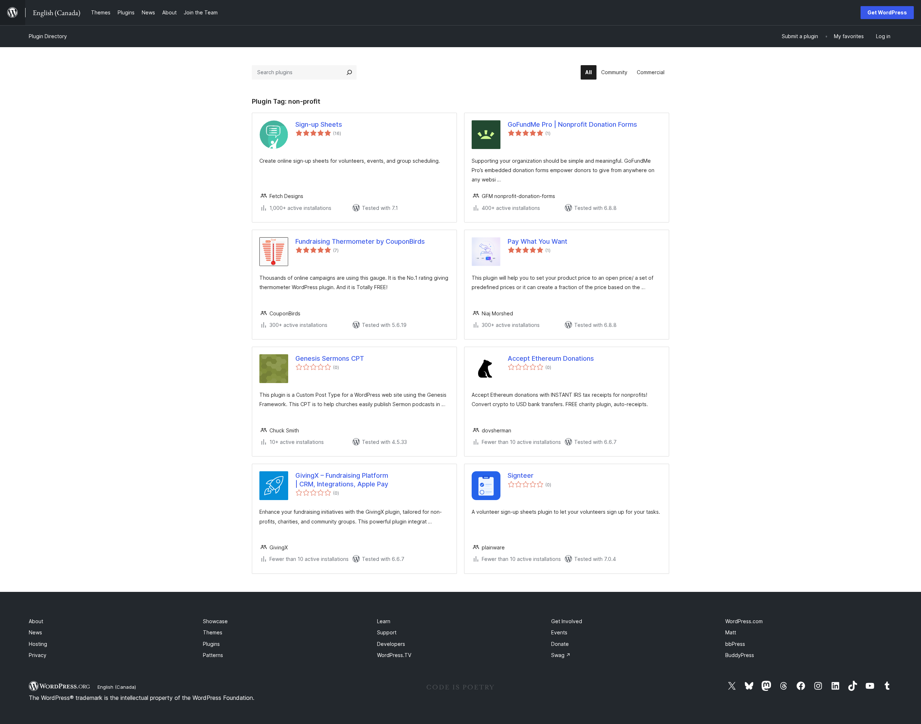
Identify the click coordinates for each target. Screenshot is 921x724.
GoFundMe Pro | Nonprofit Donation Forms (572, 124)
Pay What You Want (537, 241)
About (36, 621)
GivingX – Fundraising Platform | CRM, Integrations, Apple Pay (341, 479)
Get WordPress (887, 12)
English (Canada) (116, 687)
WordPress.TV (394, 655)
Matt (730, 632)
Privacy (37, 655)
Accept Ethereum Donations (551, 358)
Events (559, 632)
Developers (391, 644)
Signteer (521, 475)
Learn (383, 621)
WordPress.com (744, 621)
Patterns (213, 655)
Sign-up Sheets (318, 124)
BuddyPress (739, 655)
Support (386, 632)
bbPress (735, 644)
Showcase (215, 621)
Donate (560, 644)
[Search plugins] (349, 72)
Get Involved (566, 621)
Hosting (38, 644)
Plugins (211, 644)
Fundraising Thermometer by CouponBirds (360, 241)
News (35, 632)
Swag (561, 655)
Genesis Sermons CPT (329, 358)
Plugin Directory (48, 36)
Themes (212, 632)
